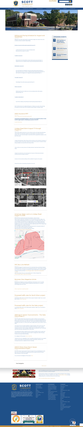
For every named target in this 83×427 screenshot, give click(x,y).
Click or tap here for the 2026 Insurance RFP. (23, 116)
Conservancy (62, 386)
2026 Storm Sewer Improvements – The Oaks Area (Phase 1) (30, 315)
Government (49, 8)
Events (65, 8)
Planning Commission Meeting (62, 55)
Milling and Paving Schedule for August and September (30, 36)
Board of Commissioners (52, 386)
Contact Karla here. (18, 122)
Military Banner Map (63, 374)
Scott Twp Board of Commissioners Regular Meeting (61, 41)
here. (32, 355)
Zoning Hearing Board (52, 399)
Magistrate (38, 391)
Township (57, 8)
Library (37, 390)
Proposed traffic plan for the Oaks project (29, 305)
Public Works (38, 394)
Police (37, 393)
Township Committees (51, 398)
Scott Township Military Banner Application (47, 378)
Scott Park (62, 405)
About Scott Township (64, 385)
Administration (38, 385)
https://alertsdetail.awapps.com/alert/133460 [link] (23, 229)
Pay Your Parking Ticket (40, 392)
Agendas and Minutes (51, 385)
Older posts (44, 365)
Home (9, 8)
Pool (61, 399)
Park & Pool (17, 8)
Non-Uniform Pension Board (53, 394)
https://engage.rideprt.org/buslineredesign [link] (23, 274)
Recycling (62, 400)
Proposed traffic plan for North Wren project (30, 295)
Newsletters (62, 393)
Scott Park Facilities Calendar (65, 406)
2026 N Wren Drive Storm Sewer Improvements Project (26, 347)
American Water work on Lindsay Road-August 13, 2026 (28, 214)
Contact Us (72, 8)
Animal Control (38, 386)
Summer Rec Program (28, 8)
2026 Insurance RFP (21, 114)
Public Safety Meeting (62, 48)
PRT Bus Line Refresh (22, 264)
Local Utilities (62, 392)
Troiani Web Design (57, 426)
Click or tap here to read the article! (21, 288)
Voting (61, 409)
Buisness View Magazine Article (25, 279)
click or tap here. (23, 299)
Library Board (50, 393)
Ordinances (62, 394)
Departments (40, 8)
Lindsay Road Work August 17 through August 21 (28, 129)
